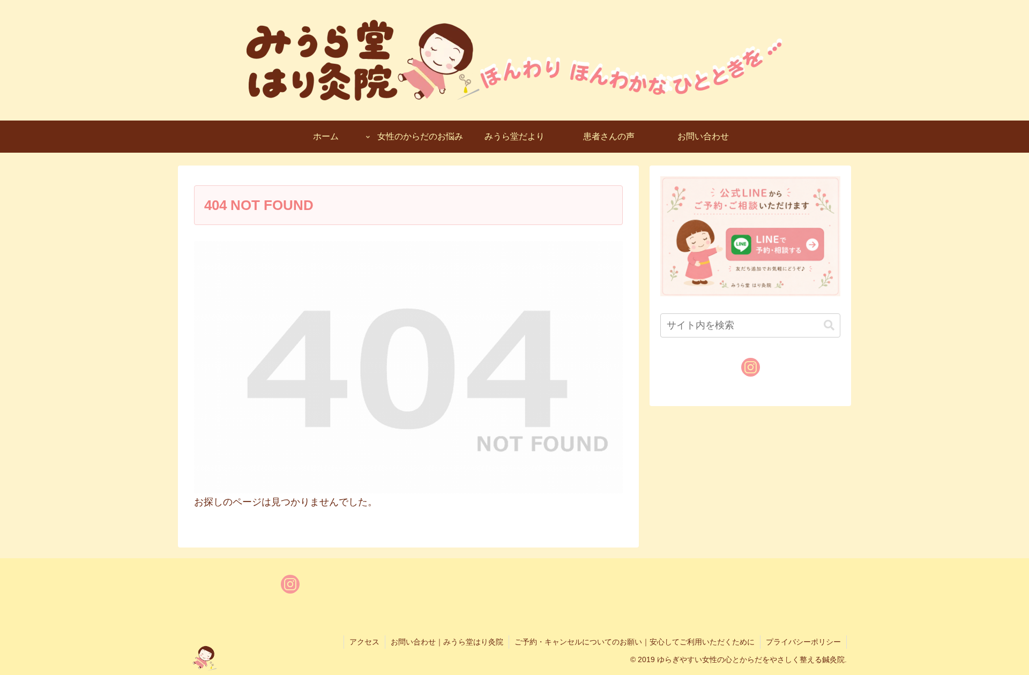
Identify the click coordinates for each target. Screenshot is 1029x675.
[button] (829, 325)
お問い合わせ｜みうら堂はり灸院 (447, 642)
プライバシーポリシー (803, 642)
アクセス (364, 642)
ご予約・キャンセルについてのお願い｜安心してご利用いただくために (634, 642)
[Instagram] (750, 367)
